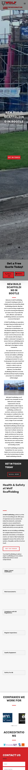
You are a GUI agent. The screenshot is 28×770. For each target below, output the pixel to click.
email (20, 274)
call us (9, 275)
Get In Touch (11, 548)
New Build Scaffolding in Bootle (14, 117)
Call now (14, 474)
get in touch (14, 157)
